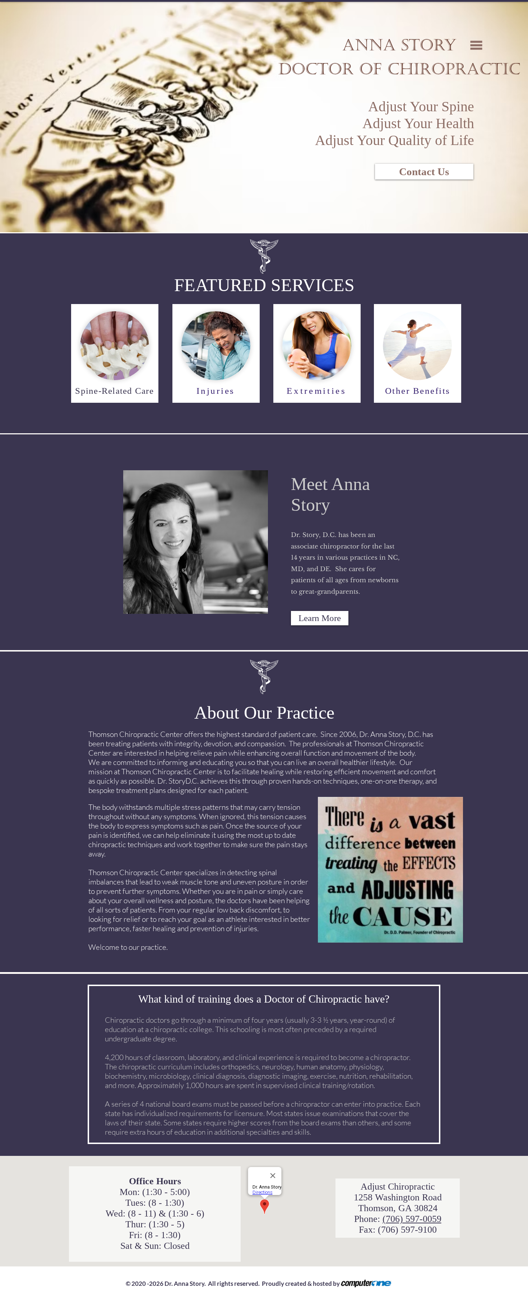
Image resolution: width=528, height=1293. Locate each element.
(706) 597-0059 (412, 1219)
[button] (476, 45)
